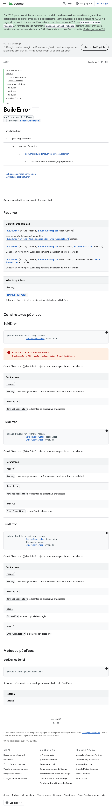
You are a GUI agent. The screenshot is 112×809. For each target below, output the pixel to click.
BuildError (13, 230)
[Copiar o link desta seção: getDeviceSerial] (27, 660)
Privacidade (69, 795)
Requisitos (8, 759)
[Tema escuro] (106, 332)
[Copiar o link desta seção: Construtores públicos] (44, 315)
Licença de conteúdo (91, 732)
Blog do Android (47, 764)
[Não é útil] (106, 62)
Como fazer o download (15, 764)
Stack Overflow (83, 773)
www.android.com (84, 764)
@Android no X (47, 755)
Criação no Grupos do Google (53, 778)
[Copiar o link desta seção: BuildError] (20, 324)
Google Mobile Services (87, 769)
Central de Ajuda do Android (89, 755)
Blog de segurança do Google (53, 769)
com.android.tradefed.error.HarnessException (47, 154)
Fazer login (102, 3)
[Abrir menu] (5, 3)
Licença (57, 795)
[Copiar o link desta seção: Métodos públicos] (37, 651)
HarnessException (29, 120)
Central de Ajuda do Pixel (87, 759)
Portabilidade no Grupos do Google (56, 783)
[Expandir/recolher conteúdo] (21, 70)
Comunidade (28, 795)
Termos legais (43, 795)
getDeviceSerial (16, 294)
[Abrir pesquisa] (64, 3)
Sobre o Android (11, 795)
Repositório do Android (14, 755)
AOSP (6, 62)
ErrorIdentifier (83, 246)
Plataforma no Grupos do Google (55, 773)
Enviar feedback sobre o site (91, 795)
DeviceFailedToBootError (18, 177)
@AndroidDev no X (48, 759)
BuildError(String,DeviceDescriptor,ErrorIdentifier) (38, 238)
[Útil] (102, 62)
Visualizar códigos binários (16, 769)
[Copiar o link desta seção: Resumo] (20, 213)
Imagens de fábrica (13, 773)
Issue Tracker (82, 778)
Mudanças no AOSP (94, 29)
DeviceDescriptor (48, 230)
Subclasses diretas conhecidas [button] (21, 175)
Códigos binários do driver (16, 778)
